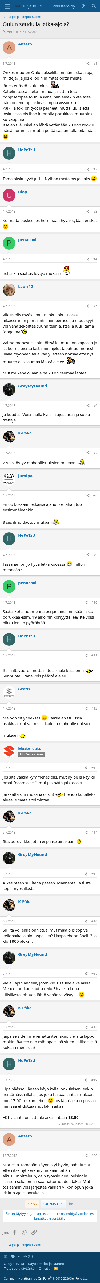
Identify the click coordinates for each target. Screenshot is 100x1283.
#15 (94, 874)
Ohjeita (44, 1268)
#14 (94, 832)
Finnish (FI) (24, 1256)
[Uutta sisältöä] (83, 6)
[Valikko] (7, 6)
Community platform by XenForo (46, 1278)
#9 (95, 555)
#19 (94, 1080)
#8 (95, 495)
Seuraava (51, 1204)
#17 (94, 974)
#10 (94, 602)
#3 (95, 211)
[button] (5, 1256)
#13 (94, 768)
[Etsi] (94, 6)
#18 (94, 1027)
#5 (95, 306)
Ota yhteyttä (14, 1263)
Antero (12, 31)
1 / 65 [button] (32, 1204)
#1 (95, 63)
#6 (95, 405)
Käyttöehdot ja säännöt (47, 1263)
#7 (95, 452)
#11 (94, 655)
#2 (95, 169)
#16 (94, 921)
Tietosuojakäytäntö (19, 1268)
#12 (94, 708)
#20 (94, 1155)
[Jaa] (88, 64)
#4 (95, 259)
